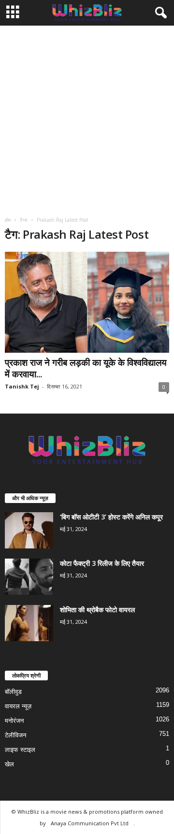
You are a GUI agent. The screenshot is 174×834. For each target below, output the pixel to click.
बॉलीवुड (13, 691)
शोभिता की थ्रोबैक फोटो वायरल (97, 609)
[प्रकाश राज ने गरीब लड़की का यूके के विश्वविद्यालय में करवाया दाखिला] (87, 302)
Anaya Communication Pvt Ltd (90, 823)
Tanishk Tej (22, 386)
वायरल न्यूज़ (18, 706)
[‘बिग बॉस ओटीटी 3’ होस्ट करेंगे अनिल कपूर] (29, 530)
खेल (9, 764)
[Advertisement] (87, 117)
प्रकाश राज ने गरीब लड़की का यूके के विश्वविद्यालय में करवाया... (86, 368)
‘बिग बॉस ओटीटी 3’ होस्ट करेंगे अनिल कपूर (111, 516)
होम (8, 219)
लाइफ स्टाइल (20, 749)
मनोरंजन (14, 720)
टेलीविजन (15, 735)
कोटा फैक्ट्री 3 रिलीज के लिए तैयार (102, 563)
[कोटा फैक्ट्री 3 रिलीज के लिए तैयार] (29, 577)
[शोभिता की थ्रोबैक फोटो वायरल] (29, 623)
